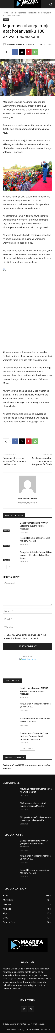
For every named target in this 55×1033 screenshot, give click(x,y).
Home (5, 13)
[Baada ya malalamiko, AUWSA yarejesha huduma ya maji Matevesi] (10, 527)
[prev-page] (5, 567)
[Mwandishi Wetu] (5, 44)
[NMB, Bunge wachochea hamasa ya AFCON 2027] (10, 707)
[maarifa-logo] (27, 945)
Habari (13, 13)
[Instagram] (24, 1009)
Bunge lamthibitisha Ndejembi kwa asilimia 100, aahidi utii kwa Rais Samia (36, 555)
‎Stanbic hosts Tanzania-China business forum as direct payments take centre (34, 736)
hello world (8, 765)
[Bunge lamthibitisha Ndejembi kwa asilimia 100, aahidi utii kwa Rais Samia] (10, 556)
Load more (26, 748)
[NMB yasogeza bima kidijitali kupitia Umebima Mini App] (10, 807)
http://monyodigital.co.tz (27, 503)
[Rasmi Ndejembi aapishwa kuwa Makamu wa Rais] (10, 542)
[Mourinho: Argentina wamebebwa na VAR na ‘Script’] (10, 793)
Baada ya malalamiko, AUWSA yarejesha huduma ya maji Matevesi (34, 526)
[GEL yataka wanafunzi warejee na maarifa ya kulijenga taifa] (10, 821)
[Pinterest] (29, 52)
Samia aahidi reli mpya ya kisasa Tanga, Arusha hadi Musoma (14, 461)
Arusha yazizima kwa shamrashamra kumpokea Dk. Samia (42, 461)
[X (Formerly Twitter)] (31, 1009)
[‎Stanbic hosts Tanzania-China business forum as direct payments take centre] (10, 737)
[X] (22, 52)
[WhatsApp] (35, 52)
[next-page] (9, 567)
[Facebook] (15, 52)
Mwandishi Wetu (16, 44)
